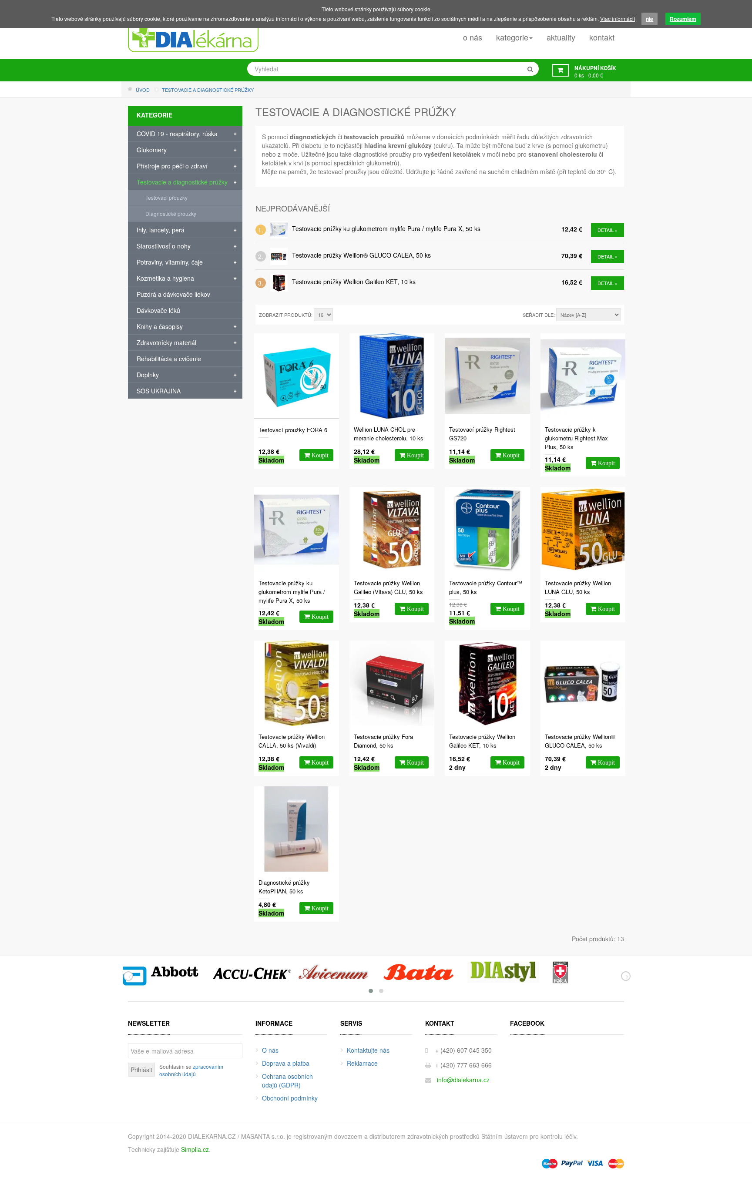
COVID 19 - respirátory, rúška (177, 133)
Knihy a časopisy (160, 326)
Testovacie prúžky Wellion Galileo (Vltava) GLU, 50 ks (388, 587)
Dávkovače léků (158, 310)
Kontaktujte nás (368, 1050)
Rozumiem (683, 19)
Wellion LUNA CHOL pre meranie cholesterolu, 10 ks (388, 433)
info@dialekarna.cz (463, 1079)
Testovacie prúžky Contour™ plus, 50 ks (485, 587)
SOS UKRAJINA (159, 390)
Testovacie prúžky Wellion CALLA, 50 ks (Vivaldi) (291, 740)
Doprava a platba (285, 1063)
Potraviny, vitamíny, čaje (170, 262)
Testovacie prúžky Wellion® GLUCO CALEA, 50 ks (361, 255)
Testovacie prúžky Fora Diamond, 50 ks (383, 740)
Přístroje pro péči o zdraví (172, 165)
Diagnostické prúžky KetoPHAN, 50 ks (284, 886)
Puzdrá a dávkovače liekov (173, 294)
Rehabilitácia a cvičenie (169, 358)
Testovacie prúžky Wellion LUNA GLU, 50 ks (578, 587)
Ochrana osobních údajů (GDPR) (287, 1080)
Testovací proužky (166, 197)
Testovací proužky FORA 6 (292, 430)
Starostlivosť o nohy (164, 246)
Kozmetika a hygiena (165, 278)
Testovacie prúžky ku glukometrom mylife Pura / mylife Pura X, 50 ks (386, 228)
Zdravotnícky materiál (166, 342)
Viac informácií (617, 18)
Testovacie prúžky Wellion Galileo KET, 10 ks (354, 281)
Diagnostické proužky (170, 213)
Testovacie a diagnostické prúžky (182, 182)
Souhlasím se (191, 1070)
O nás (270, 1050)
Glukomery (152, 149)
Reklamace (362, 1063)
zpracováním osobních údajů (191, 1070)
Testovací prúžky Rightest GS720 (482, 433)
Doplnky (148, 374)
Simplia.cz (195, 1149)
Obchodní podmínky (290, 1098)
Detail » (608, 229)
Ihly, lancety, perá (161, 229)
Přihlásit (141, 1069)
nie (649, 19)
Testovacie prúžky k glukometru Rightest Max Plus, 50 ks (576, 438)
